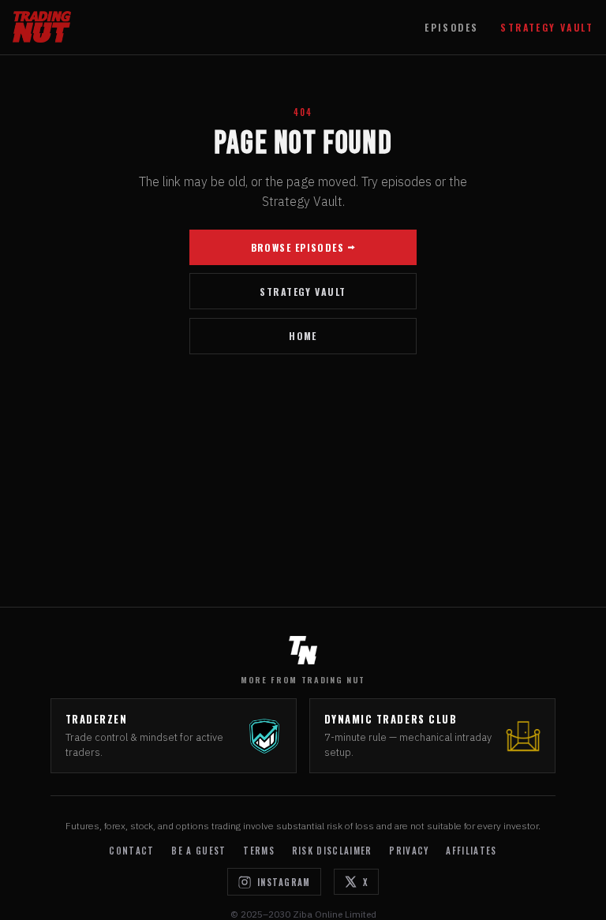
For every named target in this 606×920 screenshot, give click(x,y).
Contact (131, 850)
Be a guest (198, 850)
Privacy (408, 850)
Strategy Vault (546, 27)
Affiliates (471, 850)
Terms (259, 850)
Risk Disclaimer (332, 850)
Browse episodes (298, 247)
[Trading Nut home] (42, 27)
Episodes (451, 27)
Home (303, 335)
